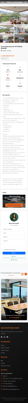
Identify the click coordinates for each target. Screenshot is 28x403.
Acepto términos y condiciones (10, 249)
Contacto (3, 353)
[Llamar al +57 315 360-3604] (25, 2)
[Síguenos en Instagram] (4, 337)
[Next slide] (25, 274)
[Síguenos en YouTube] (7, 337)
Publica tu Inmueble (5, 348)
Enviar (14, 253)
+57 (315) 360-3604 (7, 383)
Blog (2, 360)
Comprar (3, 345)
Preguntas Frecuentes (5, 365)
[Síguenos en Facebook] (1, 337)
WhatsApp (14, 259)
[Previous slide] (22, 274)
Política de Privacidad (9, 399)
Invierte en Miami (5, 350)
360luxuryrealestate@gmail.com (10, 386)
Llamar (14, 256)
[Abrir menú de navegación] (2, 2)
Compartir (5, 58)
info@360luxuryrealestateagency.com (11, 389)
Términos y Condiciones (19, 399)
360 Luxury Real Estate (14, 2)
